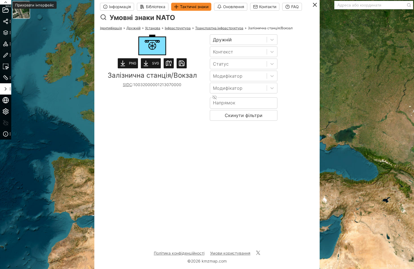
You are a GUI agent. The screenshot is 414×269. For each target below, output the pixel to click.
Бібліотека (155, 6)
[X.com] (258, 253)
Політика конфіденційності (179, 253)
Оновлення (233, 6)
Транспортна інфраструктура (219, 28)
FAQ (295, 6)
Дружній (133, 28)
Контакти (267, 6)
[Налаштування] (5, 111)
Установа (152, 28)
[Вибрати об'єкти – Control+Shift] (5, 66)
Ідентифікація (111, 28)
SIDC (127, 84)
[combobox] (213, 39)
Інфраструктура (178, 28)
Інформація (120, 6)
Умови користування (230, 253)
